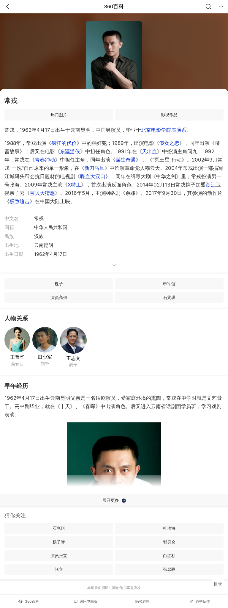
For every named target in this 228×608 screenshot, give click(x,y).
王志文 (73, 358)
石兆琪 (169, 297)
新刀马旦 (94, 168)
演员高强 (58, 297)
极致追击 (20, 201)
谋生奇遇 (125, 160)
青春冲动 (45, 160)
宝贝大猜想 (42, 193)
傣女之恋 (169, 143)
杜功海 (169, 528)
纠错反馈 (203, 601)
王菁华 (17, 357)
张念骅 (169, 569)
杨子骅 (59, 541)
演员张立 (58, 555)
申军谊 (169, 283)
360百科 (114, 7)
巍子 (59, 283)
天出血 (149, 151)
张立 (59, 569)
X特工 (74, 185)
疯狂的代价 (64, 143)
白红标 (169, 555)
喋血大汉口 (92, 176)
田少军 (45, 357)
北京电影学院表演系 (163, 130)
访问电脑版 (88, 601)
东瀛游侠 (70, 151)
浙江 (211, 185)
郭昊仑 (169, 541)
